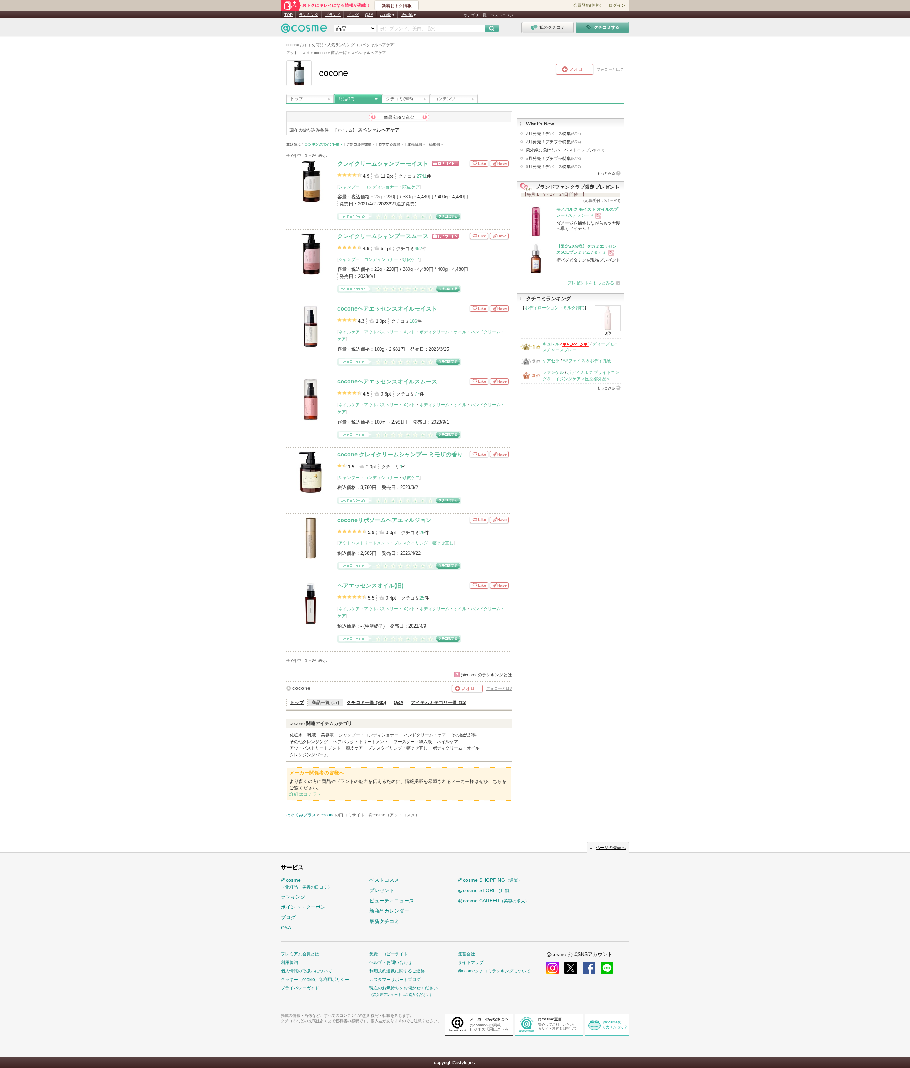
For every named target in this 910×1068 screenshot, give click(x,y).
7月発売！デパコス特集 (553, 133)
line (607, 968)
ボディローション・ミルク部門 (554, 307)
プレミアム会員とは (300, 953)
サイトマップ (470, 962)
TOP (288, 14)
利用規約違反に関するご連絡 (397, 970)
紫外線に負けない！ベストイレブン (565, 149)
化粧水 (296, 734)
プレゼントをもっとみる (590, 282)
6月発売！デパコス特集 (553, 166)
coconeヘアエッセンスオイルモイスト (387, 309)
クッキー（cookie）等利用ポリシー (315, 979)
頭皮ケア (410, 186)
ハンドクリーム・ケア (424, 734)
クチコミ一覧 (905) (366, 702)
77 (416, 394)
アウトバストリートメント (389, 331)
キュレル (551, 344)
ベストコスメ (502, 15)
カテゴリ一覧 (475, 15)
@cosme (306, 883)
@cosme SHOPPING (490, 880)
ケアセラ (551, 360)
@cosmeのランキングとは (486, 674)
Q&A (369, 14)
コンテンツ (444, 98)
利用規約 (289, 962)
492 (418, 248)
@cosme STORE (485, 890)
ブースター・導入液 (413, 741)
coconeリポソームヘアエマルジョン (384, 520)
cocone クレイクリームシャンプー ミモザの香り (400, 454)
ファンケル (553, 372)
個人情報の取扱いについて (306, 970)
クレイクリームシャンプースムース (382, 236)
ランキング (308, 14)
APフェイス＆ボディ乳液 (587, 360)
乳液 (311, 734)
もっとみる (606, 173)
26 (421, 532)
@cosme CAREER (493, 900)
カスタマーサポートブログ (395, 979)
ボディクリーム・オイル (442, 331)
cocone (301, 688)
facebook (589, 968)
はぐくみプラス (301, 814)
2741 (422, 176)
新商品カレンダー (389, 911)
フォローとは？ (610, 69)
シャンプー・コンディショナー (368, 186)
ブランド (333, 14)
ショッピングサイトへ (445, 163)
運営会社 (466, 953)
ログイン (617, 5)
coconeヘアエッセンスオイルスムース (387, 382)
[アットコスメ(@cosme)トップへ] (304, 30)
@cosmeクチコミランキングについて (494, 970)
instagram (552, 968)
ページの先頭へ (611, 847)
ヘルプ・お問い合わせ (390, 962)
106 (413, 321)
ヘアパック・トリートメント (361, 741)
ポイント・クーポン (303, 907)
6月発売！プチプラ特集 (553, 158)
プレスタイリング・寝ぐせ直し (424, 543)
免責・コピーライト (388, 953)
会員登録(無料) (587, 5)
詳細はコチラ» (304, 794)
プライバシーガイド (300, 988)
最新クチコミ (384, 921)
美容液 (327, 734)
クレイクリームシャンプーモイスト (382, 164)
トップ (296, 98)
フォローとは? (499, 688)
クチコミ (399, 98)
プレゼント (381, 890)
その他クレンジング (309, 741)
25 (421, 598)
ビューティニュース (391, 900)
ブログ (353, 14)
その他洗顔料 (464, 734)
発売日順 (416, 144)
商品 (346, 98)
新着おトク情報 (397, 5)
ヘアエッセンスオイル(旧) (370, 586)
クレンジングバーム (309, 754)
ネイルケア (349, 331)
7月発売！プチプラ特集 (553, 141)
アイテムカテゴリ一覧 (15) (438, 702)
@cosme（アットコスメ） (393, 814)
